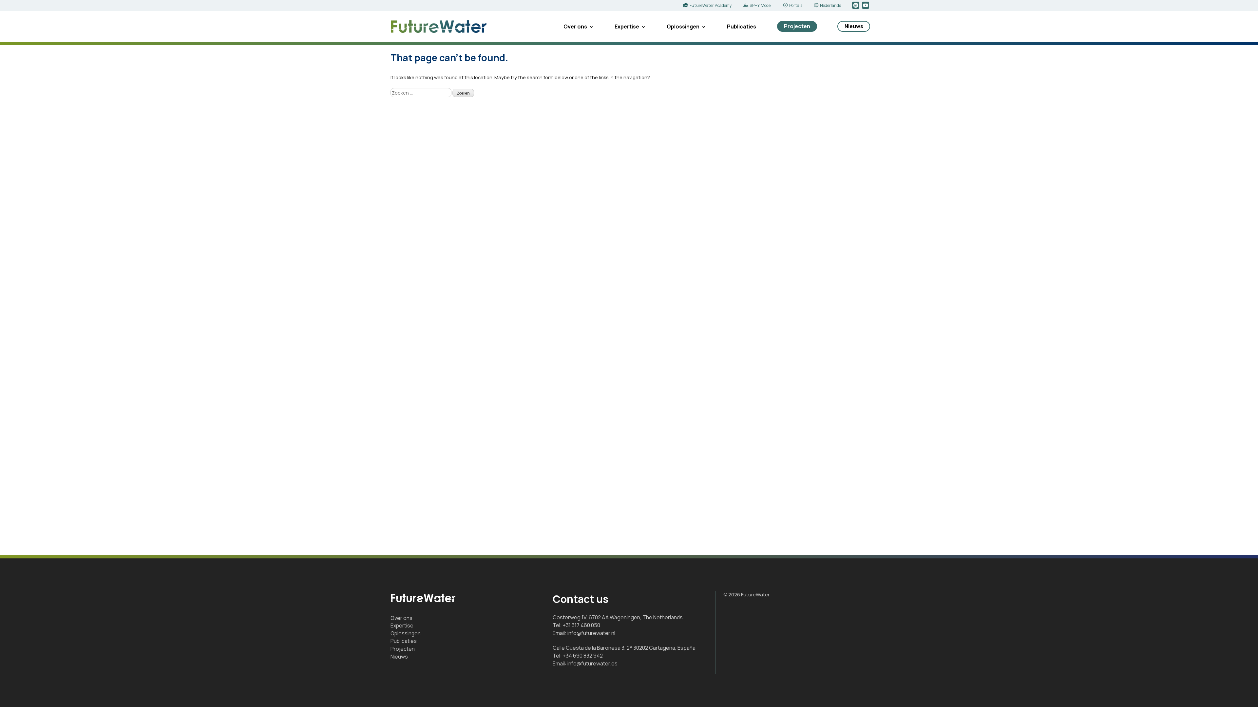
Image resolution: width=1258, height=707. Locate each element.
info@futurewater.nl (591, 633)
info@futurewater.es (592, 663)
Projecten (797, 26)
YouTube (866, 5)
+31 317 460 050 (581, 625)
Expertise (627, 26)
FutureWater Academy (711, 5)
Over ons (575, 26)
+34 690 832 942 (583, 655)
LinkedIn (856, 5)
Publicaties (741, 26)
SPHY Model (761, 5)
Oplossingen (683, 26)
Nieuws (854, 26)
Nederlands (830, 5)
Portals (795, 5)
